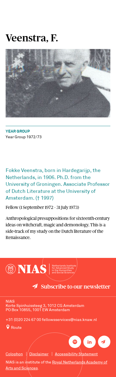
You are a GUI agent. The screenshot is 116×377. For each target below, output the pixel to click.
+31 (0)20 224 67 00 (23, 320)
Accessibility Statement (76, 354)
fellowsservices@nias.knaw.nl (69, 320)
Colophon (14, 354)
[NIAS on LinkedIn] (89, 342)
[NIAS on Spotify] (75, 342)
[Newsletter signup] (104, 342)
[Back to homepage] (41, 269)
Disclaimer (38, 354)
